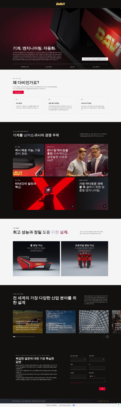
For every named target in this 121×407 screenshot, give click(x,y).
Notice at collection (51, 405)
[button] (14, 336)
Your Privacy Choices (65, 405)
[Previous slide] (103, 336)
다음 (102, 389)
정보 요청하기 (18, 92)
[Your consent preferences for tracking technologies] (118, 404)
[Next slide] (107, 336)
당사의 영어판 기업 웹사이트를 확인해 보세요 (95, 59)
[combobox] (78, 359)
